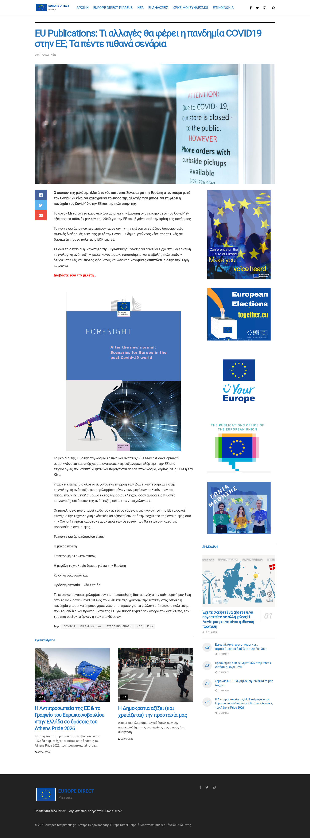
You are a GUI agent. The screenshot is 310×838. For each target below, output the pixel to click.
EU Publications (91, 626)
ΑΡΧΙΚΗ (83, 8)
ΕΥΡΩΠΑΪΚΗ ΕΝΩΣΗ (119, 626)
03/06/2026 (126, 738)
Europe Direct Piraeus (113, 8)
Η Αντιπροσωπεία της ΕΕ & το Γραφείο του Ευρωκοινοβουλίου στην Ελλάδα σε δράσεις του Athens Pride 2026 (244, 703)
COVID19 (69, 626)
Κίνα (150, 626)
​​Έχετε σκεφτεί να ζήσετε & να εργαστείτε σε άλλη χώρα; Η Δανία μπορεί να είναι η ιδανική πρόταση (228, 619)
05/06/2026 (43, 752)
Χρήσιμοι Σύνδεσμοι (190, 8)
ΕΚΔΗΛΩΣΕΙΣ (158, 8)
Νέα (53, 54)
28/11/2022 (42, 54)
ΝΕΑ (140, 8)
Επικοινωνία (223, 8)
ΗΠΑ (139, 626)
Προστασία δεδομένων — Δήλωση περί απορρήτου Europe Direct (78, 811)
